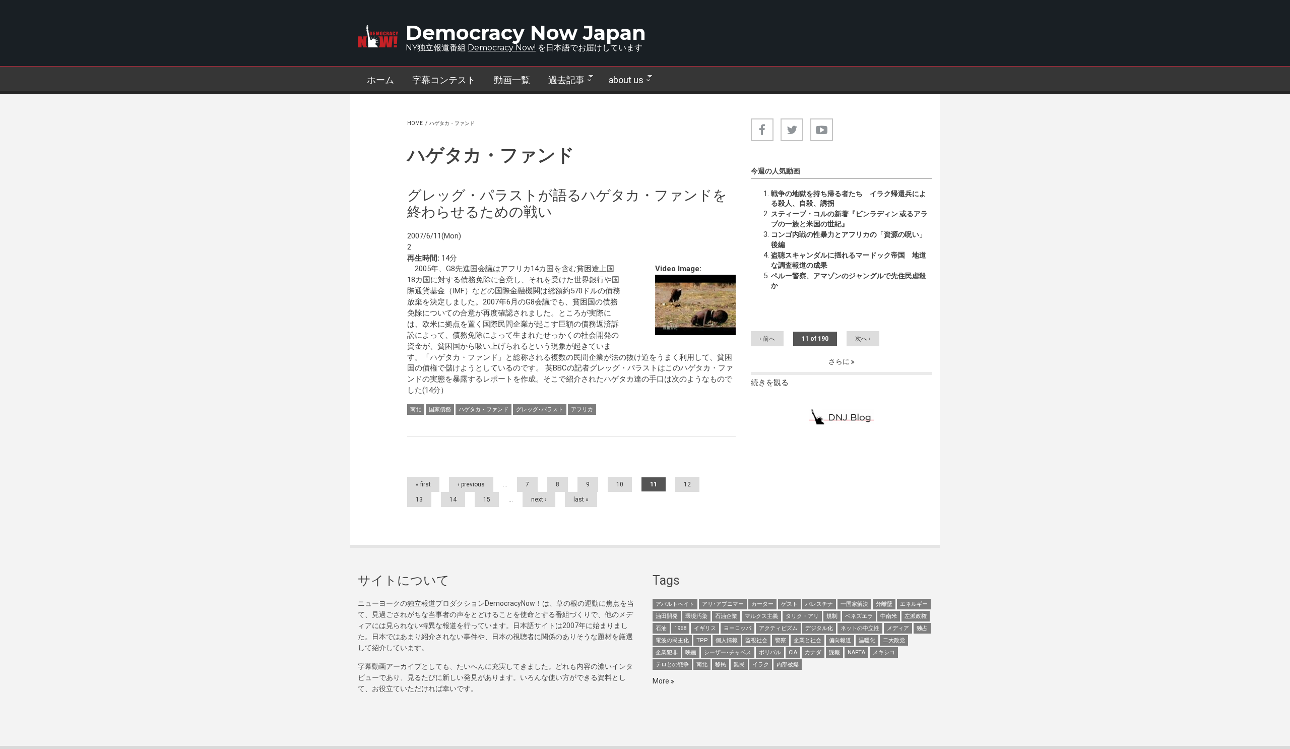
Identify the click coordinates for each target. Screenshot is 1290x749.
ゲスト (789, 604)
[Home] (378, 36)
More (662, 681)
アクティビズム (778, 628)
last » (581, 499)
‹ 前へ (767, 338)
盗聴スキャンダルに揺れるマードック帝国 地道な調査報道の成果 (848, 260)
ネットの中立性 (860, 628)
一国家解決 (854, 604)
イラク (760, 664)
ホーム (380, 80)
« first (423, 484)
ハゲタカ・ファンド (483, 409)
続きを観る (770, 382)
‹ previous (471, 484)
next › (539, 499)
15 (486, 499)
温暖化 (867, 640)
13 (419, 499)
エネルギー (914, 604)
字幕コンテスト (444, 80)
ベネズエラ (859, 616)
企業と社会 (807, 640)
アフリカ (582, 409)
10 (619, 484)
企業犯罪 (667, 652)
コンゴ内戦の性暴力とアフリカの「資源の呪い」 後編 (851, 239)
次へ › (863, 338)
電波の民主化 (672, 640)
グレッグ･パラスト (539, 409)
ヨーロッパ (737, 628)
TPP (702, 640)
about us (621, 80)
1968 (680, 628)
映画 (690, 652)
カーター (762, 604)
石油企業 (726, 616)
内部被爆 (788, 664)
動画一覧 (512, 80)
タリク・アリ (802, 616)
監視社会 (756, 640)
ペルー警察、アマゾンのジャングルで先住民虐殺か (848, 281)
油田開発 (667, 616)
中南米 (888, 616)
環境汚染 (696, 616)
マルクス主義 (761, 616)
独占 (922, 628)
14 (453, 499)
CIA (793, 652)
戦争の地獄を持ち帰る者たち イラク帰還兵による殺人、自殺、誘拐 (848, 199)
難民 (739, 664)
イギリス (705, 628)
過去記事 (562, 80)
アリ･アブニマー (723, 604)
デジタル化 (819, 628)
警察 (780, 640)
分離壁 (884, 604)
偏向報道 (840, 640)
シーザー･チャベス (727, 652)
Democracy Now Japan (526, 32)
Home (415, 123)
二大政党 (894, 640)
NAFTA (856, 652)
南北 (415, 409)
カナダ (813, 652)
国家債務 (440, 409)
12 (687, 484)
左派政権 (916, 616)
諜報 (834, 652)
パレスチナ (819, 604)
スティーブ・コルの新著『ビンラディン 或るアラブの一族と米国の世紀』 (849, 219)
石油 (661, 628)
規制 (831, 616)
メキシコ (884, 652)
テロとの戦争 (672, 664)
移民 (720, 664)
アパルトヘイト (675, 604)
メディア (898, 628)
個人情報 (727, 640)
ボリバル (770, 652)
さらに (839, 361)
